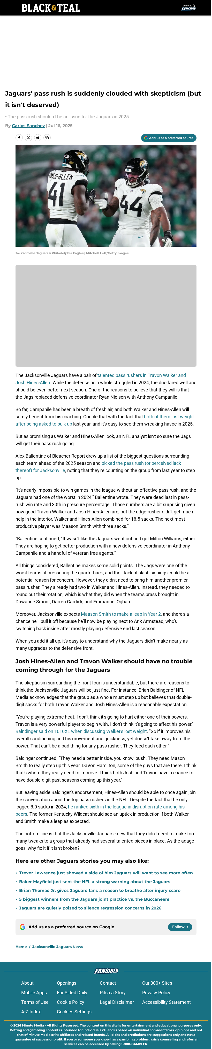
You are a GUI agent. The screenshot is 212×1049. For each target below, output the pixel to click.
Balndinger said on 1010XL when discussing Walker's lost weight (81, 731)
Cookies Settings (74, 1011)
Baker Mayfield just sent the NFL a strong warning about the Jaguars (94, 881)
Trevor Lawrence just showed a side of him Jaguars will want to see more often (106, 872)
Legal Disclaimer (117, 1002)
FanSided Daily (72, 992)
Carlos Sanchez (28, 125)
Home (21, 946)
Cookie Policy (70, 1002)
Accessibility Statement (166, 1002)
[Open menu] (13, 8)
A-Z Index (31, 1011)
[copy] (47, 137)
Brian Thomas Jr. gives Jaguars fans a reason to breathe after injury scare (99, 890)
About (27, 983)
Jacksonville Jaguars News (57, 946)
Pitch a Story (113, 992)
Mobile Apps (34, 992)
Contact (108, 983)
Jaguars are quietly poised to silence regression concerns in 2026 (90, 908)
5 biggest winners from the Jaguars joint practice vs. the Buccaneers (94, 899)
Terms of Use (35, 1002)
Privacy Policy (156, 992)
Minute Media (33, 1025)
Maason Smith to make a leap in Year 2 (120, 614)
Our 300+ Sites (157, 983)
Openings (66, 983)
